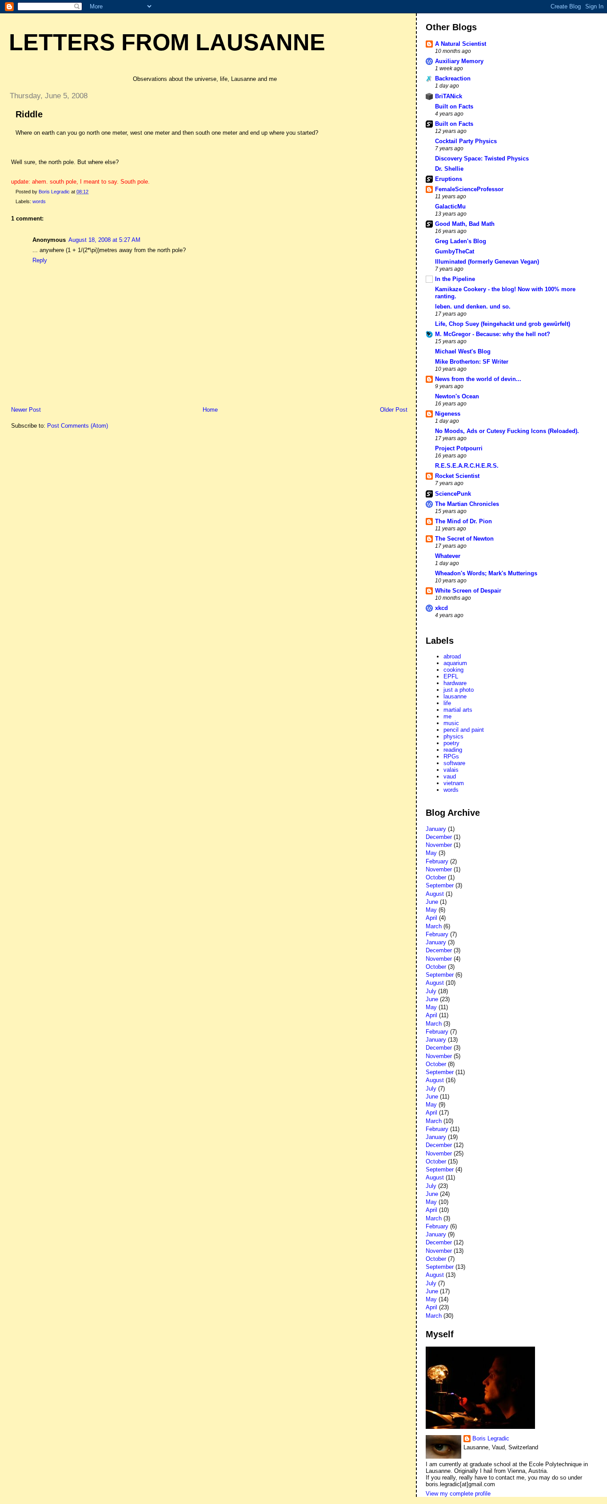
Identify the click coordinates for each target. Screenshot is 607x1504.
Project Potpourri (459, 448)
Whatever (447, 556)
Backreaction (453, 78)
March (434, 926)
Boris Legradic (490, 1438)
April (431, 917)
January (436, 829)
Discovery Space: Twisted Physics (482, 158)
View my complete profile (458, 1493)
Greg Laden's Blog (460, 241)
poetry (451, 743)
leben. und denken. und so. (473, 306)
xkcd (441, 608)
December (439, 837)
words (39, 201)
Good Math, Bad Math (465, 224)
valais (451, 769)
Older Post (393, 409)
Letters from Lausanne (167, 42)
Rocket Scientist (457, 476)
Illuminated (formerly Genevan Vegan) (487, 261)
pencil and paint (463, 729)
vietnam (453, 783)
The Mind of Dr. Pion (463, 521)
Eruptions (448, 179)
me (447, 716)
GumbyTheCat (454, 251)
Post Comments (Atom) (77, 425)
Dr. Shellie (449, 168)
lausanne (455, 696)
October (436, 877)
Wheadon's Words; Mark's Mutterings (486, 573)
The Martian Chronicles (467, 504)
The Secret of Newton (464, 538)
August (435, 893)
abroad (452, 656)
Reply (39, 260)
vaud (449, 776)
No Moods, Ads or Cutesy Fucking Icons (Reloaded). (507, 431)
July (431, 991)
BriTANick (448, 96)
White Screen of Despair (468, 590)
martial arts (457, 709)
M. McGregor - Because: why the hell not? (492, 334)
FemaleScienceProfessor (469, 189)
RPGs (451, 756)
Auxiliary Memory (459, 61)
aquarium (455, 663)
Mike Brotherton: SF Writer (471, 361)
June (432, 901)
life (447, 703)
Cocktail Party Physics (466, 141)
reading (452, 749)
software (454, 763)
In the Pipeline (455, 279)
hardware (455, 683)
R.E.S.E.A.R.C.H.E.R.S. (467, 465)
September (440, 885)
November (439, 845)
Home (210, 409)
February (437, 861)
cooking (453, 669)
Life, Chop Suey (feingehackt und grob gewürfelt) (502, 324)
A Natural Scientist (460, 43)
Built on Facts (454, 106)
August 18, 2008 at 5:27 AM (104, 240)
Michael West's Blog (463, 351)
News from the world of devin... (478, 379)
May (431, 853)
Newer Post (26, 409)
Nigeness (447, 413)
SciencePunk (453, 493)
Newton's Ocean (457, 396)
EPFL (450, 676)
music (451, 723)
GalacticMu (450, 206)
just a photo (458, 689)
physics (453, 736)
